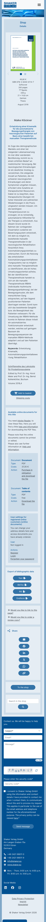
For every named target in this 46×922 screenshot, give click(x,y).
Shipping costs (23, 398)
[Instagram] (19, 887)
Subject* (9, 731)
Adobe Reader (24, 420)
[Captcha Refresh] (36, 770)
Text (21, 578)
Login (13, 556)
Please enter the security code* (18, 779)
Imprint (23, 901)
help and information (28, 426)
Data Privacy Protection (23, 898)
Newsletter (23, 904)
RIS (20, 591)
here (16, 818)
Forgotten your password (22, 559)
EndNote (21, 598)
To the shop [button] (23, 687)
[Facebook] (12, 887)
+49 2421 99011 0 (15, 854)
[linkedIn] (5, 887)
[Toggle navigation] (39, 5)
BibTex (21, 585)
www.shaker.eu (14, 864)
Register (14, 553)
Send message (23, 826)
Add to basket (25, 393)
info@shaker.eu (14, 861)
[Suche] (23, 706)
